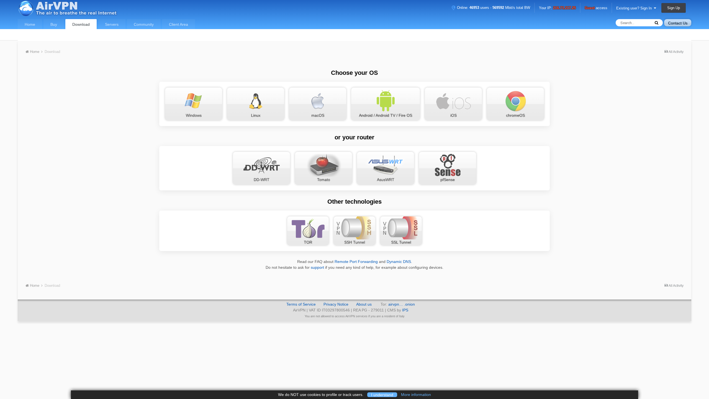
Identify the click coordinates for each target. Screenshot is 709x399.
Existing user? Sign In (635, 8)
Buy (53, 24)
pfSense (447, 179)
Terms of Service (301, 304)
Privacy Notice (335, 304)
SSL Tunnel (401, 242)
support (317, 267)
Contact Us (677, 23)
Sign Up (673, 8)
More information (416, 394)
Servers (112, 24)
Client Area (178, 24)
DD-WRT (261, 179)
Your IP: (557, 8)
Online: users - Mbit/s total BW (493, 8)
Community (144, 24)
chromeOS (515, 115)
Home (30, 24)
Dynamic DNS (399, 261)
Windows (194, 115)
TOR (308, 242)
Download (81, 24)
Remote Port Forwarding (356, 261)
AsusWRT (385, 179)
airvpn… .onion (401, 304)
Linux (255, 115)
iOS (453, 115)
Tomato (323, 179)
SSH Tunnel (354, 242)
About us (364, 304)
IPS (405, 310)
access (596, 8)
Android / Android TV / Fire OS (385, 115)
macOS (317, 115)
